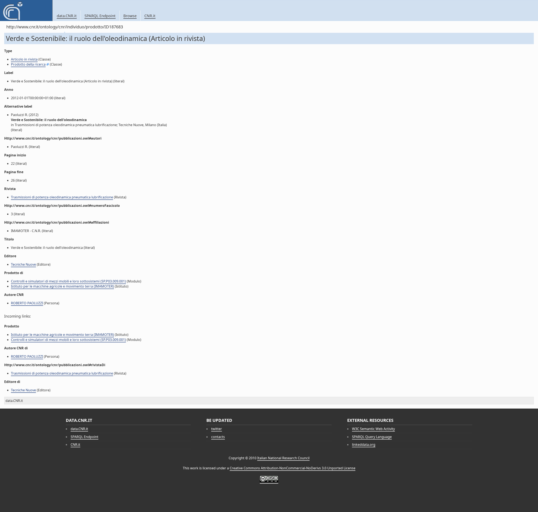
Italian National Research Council (283, 458)
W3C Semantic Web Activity (373, 428)
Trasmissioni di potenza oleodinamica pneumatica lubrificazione (62, 197)
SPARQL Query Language (372, 436)
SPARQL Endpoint (100, 15)
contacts (218, 436)
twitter (216, 428)
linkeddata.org (363, 444)
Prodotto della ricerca (28, 64)
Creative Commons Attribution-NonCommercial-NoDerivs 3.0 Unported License (292, 468)
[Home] (26, 10)
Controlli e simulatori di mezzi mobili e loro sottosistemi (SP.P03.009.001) (68, 281)
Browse (130, 15)
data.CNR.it (67, 15)
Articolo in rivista (24, 59)
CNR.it (150, 15)
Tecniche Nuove (23, 264)
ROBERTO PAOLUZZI (27, 303)
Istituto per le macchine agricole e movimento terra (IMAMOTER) (62, 286)
